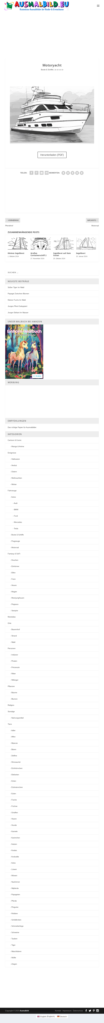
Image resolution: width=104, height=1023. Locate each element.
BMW (16, 510)
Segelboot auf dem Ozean (62, 254)
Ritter (13, 674)
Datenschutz (78, 1011)
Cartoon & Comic (14, 440)
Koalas (14, 850)
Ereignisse (12, 453)
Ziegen (14, 964)
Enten (13, 781)
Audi (15, 503)
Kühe (13, 863)
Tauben (14, 939)
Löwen (14, 869)
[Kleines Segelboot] (18, 243)
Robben (14, 913)
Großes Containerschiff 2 (39, 254)
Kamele (14, 831)
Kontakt (58, 1011)
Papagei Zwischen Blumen (18, 294)
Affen (13, 737)
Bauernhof (15, 629)
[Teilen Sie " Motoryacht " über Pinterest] (36, 172)
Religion (11, 705)
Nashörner (15, 882)
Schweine (15, 932)
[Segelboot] (86, 243)
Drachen (14, 560)
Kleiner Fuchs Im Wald (17, 300)
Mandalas (12, 617)
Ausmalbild (24, 1011)
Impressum (67, 1011)
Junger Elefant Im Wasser (18, 313)
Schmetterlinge (17, 926)
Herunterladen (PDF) (52, 154)
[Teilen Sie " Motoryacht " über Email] (41, 172)
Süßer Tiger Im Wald (16, 287)
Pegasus (14, 604)
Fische (14, 800)
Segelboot (80, 253)
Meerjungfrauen (17, 598)
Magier (14, 592)
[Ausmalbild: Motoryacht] (52, 143)
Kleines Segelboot (16, 253)
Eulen (13, 794)
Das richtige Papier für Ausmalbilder (22, 427)
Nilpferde (15, 888)
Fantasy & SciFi (14, 554)
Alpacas (14, 743)
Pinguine (14, 907)
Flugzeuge (15, 541)
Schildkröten (16, 920)
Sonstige (11, 711)
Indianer (14, 655)
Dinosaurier (16, 762)
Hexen (14, 585)
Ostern (14, 472)
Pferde (14, 901)
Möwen (14, 875)
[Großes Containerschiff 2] (41, 243)
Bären (13, 749)
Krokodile (15, 857)
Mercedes (18, 522)
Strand (14, 636)
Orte (9, 623)
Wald (13, 642)
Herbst (14, 465)
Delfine (14, 756)
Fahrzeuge (12, 491)
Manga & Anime (17, 446)
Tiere (10, 724)
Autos (13, 497)
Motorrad (15, 547)
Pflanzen (11, 686)
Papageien (15, 894)
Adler (13, 730)
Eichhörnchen (16, 768)
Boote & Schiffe (47, 70)
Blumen (14, 699)
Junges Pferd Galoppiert (17, 306)
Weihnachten (16, 478)
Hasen (14, 819)
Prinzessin (15, 667)
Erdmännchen (17, 787)
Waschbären (16, 951)
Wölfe (13, 958)
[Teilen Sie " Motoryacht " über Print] (46, 172)
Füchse (14, 806)
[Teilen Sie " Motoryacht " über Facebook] (31, 172)
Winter (14, 484)
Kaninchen (15, 838)
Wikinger (14, 680)
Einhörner (15, 566)
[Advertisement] (54, 34)
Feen (13, 579)
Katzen (14, 844)
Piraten (14, 661)
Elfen (13, 573)
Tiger (13, 945)
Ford (16, 516)
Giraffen (14, 813)
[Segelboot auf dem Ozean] (63, 243)
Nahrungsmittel (17, 718)
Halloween (15, 459)
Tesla (16, 528)
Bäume (14, 693)
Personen (11, 648)
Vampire (14, 611)
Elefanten (15, 775)
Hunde (14, 825)
